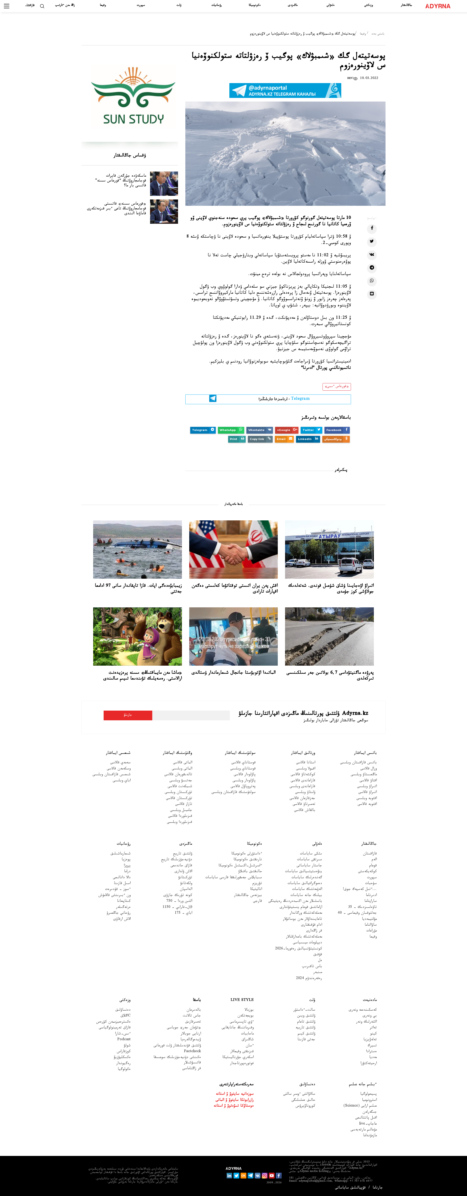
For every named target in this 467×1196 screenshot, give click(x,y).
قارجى (257, 901)
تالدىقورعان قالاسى (178, 775)
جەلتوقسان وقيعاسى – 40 (357, 913)
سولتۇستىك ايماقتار (240, 753)
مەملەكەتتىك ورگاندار (306, 913)
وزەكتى (368, 5)
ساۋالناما (371, 925)
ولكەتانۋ (186, 883)
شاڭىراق (248, 1040)
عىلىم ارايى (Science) (360, 1106)
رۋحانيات (217, 5)
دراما (127, 872)
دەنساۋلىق (123, 1010)
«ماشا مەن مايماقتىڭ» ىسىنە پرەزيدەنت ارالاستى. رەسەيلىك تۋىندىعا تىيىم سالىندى (142, 676)
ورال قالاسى (368, 769)
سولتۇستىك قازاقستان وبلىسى (233, 792)
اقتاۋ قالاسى (368, 781)
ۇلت (179, 5)
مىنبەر (317, 972)
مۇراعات (371, 931)
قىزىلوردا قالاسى (180, 816)
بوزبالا (249, 1010)
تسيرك (372, 1046)
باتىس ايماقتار (365, 753)
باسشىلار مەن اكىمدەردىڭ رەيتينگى (295, 901)
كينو (373, 1034)
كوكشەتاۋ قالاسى (303, 775)
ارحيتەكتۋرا (368, 1064)
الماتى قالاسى (182, 763)
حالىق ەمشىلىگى (303, 1100)
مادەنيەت (370, 1000)
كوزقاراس (124, 1052)
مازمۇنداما (370, 1136)
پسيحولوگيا (368, 1094)
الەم (374, 860)
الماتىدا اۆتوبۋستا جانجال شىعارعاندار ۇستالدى (234, 673)
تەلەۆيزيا (370, 1040)
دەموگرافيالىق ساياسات (304, 883)
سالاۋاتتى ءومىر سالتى (299, 1094)
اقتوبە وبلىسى (366, 798)
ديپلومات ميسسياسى (307, 943)
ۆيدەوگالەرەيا (190, 1040)
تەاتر (373, 1028)
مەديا (373, 1057)
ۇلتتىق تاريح (182, 854)
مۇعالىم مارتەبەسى (363, 1130)
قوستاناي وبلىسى (243, 769)
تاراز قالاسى (183, 804)
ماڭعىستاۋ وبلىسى (364, 775)
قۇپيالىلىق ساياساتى (350, 1188)
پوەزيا (126, 860)
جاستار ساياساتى (309, 866)
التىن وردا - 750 (179, 901)
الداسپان (186, 889)
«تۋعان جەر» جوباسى (184, 1028)
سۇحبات (371, 883)
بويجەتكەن (245, 1016)
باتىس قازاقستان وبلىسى (358, 763)
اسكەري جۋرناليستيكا (238, 1057)
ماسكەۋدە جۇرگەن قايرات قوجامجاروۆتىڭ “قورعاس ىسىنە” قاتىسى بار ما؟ (120, 181)
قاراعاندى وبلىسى (302, 787)
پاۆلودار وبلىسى (244, 781)
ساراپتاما (370, 901)
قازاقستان (370, 854)
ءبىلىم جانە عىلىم (363, 1085)
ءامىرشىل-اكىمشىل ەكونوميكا (240, 866)
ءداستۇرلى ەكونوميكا (246, 854)
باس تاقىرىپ (312, 967)
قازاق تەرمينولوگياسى (115, 1028)
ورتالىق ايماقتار (303, 753)
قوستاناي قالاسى (243, 763)
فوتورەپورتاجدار (242, 1064)
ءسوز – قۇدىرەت (118, 889)
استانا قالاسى (305, 763)
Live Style (242, 1000)
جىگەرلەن (369, 1112)
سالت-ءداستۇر (304, 1010)
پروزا (127, 866)
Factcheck (192, 1052)
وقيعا (103, 5)
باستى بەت (378, 34)
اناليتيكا (256, 889)
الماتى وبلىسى (182, 769)
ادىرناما (371, 895)
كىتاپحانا (124, 901)
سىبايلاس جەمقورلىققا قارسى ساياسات (233, 877)
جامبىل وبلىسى (181, 810)
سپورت (141, 5)
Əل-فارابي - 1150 (177, 907)
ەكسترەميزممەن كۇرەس (113, 1022)
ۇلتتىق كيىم (306, 1034)
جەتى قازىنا (306, 1040)
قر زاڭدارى (314, 931)
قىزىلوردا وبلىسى (179, 822)
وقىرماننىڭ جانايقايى (238, 1028)
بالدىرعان (194, 1010)
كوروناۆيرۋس (305, 1106)
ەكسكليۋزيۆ (122, 1057)
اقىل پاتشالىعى (366, 1118)
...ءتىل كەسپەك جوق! (360, 889)
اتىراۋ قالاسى (367, 792)
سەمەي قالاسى (120, 763)
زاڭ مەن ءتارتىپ (65, 5)
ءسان (250, 1046)
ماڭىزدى (292, 5)
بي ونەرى (370, 1016)
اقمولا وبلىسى (305, 769)
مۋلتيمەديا (369, 919)
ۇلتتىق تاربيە (305, 1028)
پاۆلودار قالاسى (245, 775)
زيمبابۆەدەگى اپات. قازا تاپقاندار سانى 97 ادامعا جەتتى (138, 589)
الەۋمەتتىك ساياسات (307, 889)
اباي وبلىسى (122, 781)
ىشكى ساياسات (311, 854)
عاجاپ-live (368, 1124)
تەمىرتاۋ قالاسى (304, 804)
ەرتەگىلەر (123, 907)
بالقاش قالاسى (304, 810)
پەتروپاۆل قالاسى (243, 787)
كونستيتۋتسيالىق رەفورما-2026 (298, 949)
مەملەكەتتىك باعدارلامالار (304, 937)
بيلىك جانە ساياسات (306, 895)
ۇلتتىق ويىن (306, 1016)
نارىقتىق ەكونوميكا (248, 860)
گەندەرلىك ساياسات (306, 877)
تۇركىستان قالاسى (179, 798)
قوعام (373, 866)
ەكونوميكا (254, 5)
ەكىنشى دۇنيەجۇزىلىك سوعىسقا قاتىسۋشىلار (177, 1060)
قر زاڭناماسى (191, 1069)
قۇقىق (317, 955)
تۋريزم (257, 883)
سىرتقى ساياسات (309, 860)
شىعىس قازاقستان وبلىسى (111, 775)
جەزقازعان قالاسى (302, 798)
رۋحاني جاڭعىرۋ (119, 913)
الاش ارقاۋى (122, 919)
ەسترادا (371, 1052)
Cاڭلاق (125, 1016)
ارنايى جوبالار (191, 1034)
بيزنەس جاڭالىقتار (248, 895)
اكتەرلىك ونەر (366, 1022)
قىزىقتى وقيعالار (242, 1052)
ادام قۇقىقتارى (311, 925)
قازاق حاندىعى (181, 866)
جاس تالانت (192, 1016)
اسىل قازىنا (122, 883)
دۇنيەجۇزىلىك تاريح (176, 860)
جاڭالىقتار (406, 5)
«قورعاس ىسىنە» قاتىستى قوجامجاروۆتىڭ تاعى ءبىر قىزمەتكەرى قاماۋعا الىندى (116, 209)
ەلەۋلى (330, 5)
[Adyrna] (440, 6)
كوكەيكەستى (367, 872)
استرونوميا (369, 1100)
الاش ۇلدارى (183, 872)
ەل (320, 961)
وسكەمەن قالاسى (119, 769)
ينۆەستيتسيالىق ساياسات (303, 872)
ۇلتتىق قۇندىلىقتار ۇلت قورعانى (177, 1046)
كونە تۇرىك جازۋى (177, 895)
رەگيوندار (123, 1064)
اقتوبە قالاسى (367, 804)
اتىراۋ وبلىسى (367, 787)
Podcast (124, 1040)
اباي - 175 (183, 913)
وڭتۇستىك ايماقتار (177, 753)
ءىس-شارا (123, 1034)
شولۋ (127, 1046)
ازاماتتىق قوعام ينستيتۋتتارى (301, 907)
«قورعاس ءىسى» (337, 386)
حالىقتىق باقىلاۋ (250, 872)
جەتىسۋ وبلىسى (180, 781)
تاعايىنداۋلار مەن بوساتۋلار (302, 919)
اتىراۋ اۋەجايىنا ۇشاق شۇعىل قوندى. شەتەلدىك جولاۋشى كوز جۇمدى (331, 589)
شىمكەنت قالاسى (180, 787)
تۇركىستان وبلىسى (178, 792)
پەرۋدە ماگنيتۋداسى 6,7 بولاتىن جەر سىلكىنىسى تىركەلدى (330, 676)
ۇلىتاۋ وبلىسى (305, 792)
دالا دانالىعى (122, 877)
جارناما (378, 1188)
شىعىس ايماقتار (118, 753)
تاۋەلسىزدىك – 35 (362, 907)
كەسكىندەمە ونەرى (363, 1010)
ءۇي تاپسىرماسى (242, 1022)
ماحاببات (247, 1034)
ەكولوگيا (124, 1069)
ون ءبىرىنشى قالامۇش (114, 895)
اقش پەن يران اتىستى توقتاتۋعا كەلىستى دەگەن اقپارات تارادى (235, 589)
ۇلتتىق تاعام (306, 1022)
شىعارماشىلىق (120, 854)
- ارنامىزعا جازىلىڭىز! (284, 399)
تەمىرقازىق (193, 1022)
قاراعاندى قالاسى (303, 781)
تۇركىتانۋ (185, 877)
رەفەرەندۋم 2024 (309, 978)
